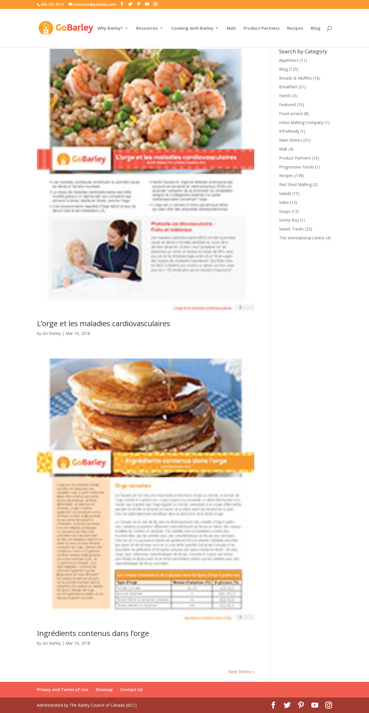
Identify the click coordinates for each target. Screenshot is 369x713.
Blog (316, 28)
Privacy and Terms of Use (62, 689)
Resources (147, 28)
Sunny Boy (289, 220)
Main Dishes (290, 140)
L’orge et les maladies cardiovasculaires (103, 323)
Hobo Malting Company (301, 122)
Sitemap (104, 689)
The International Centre (302, 238)
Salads (285, 193)
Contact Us (131, 689)
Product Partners (262, 28)
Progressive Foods (296, 167)
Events (285, 95)
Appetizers (289, 60)
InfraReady (289, 131)
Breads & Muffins (295, 78)
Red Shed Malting (295, 184)
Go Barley (51, 333)
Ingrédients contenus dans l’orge (93, 633)
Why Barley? (110, 28)
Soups (285, 211)
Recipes (295, 28)
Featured (287, 104)
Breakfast (288, 86)
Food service (291, 113)
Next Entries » (241, 671)
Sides (284, 202)
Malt (231, 28)
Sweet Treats (291, 229)
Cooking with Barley (192, 28)
